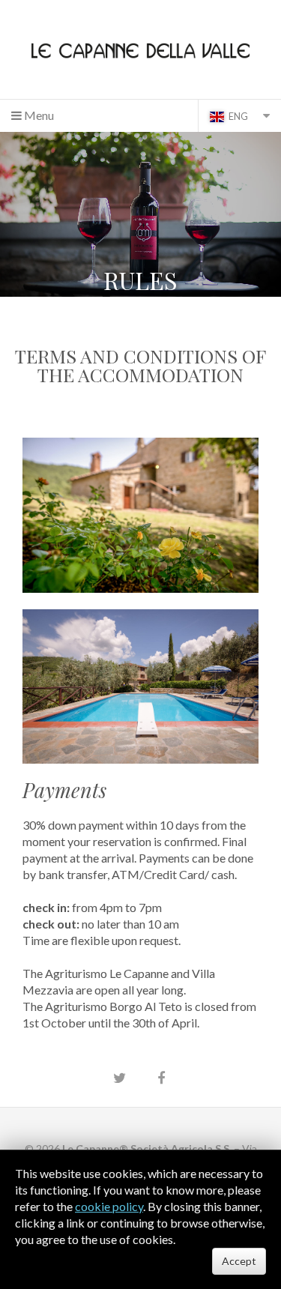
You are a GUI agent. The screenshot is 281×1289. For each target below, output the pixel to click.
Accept (239, 1261)
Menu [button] (38, 115)
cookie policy (109, 1206)
